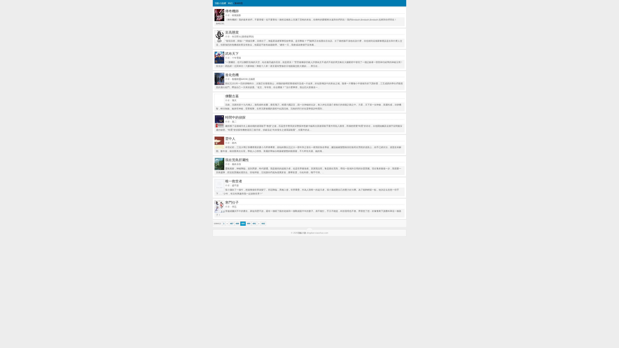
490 (248, 223)
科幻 (230, 3)
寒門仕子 (232, 202)
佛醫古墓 (232, 96)
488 (237, 223)
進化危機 (232, 75)
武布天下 (232, 53)
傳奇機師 (232, 11)
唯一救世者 (233, 181)
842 (263, 223)
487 (231, 223)
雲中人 (230, 138)
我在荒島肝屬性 (237, 160)
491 (254, 223)
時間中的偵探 (235, 117)
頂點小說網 (220, 3)
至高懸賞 (232, 32)
